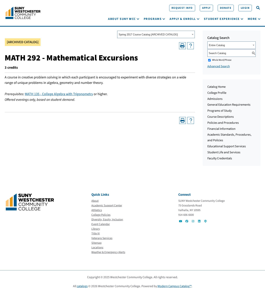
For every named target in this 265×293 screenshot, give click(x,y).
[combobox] (156, 34)
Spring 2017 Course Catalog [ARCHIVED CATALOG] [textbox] (148, 34)
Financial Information (221, 129)
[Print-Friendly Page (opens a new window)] (182, 45)
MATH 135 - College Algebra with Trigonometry (59, 94)
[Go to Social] (180, 221)
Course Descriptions (220, 117)
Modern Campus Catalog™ (174, 286)
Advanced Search (218, 66)
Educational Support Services (226, 146)
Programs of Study (219, 111)
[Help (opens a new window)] (190, 45)
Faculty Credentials (219, 158)
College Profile (216, 93)
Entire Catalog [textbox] (217, 45)
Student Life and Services (223, 152)
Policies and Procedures (223, 123)
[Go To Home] (23, 13)
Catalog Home (216, 87)
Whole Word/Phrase (221, 60)
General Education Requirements (228, 105)
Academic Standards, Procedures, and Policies (229, 137)
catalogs (82, 286)
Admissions (215, 99)
